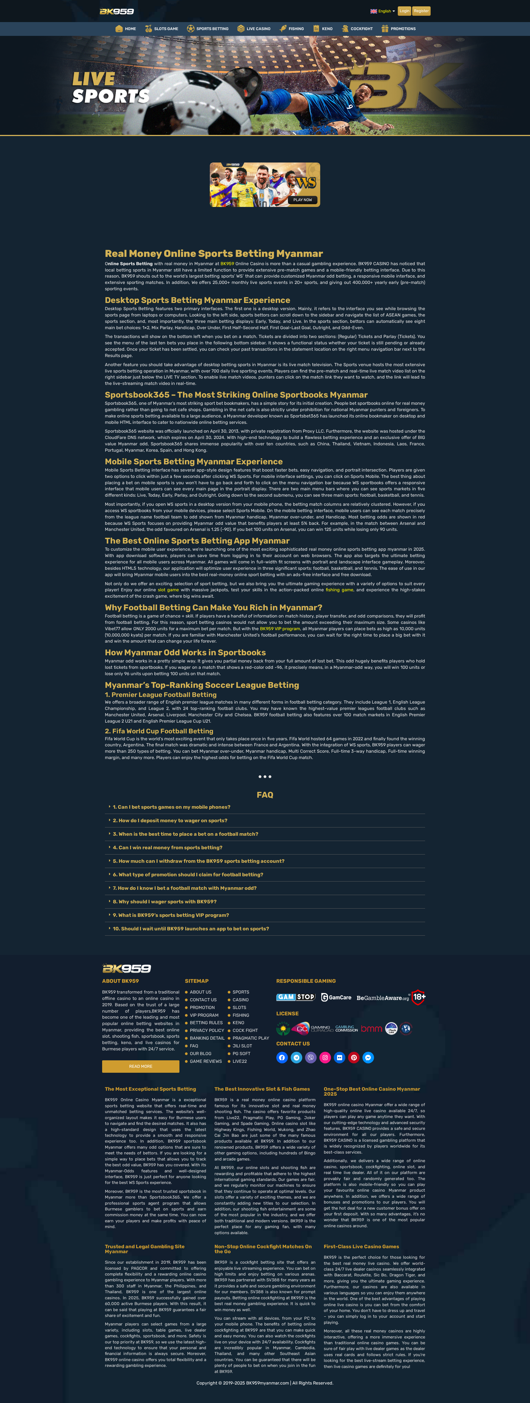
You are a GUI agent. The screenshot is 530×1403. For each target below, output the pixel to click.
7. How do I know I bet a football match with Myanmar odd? (185, 888)
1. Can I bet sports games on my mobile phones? (171, 807)
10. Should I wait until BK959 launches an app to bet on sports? (191, 929)
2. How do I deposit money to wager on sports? (170, 821)
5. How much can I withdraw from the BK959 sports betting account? (199, 861)
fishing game (338, 589)
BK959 (227, 263)
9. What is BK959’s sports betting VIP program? (171, 915)
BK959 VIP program (280, 628)
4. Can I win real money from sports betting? (167, 848)
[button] (265, 807)
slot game (168, 589)
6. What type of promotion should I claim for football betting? (188, 875)
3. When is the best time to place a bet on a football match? (185, 834)
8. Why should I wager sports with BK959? (165, 902)
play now (302, 200)
